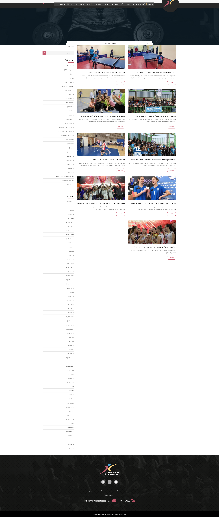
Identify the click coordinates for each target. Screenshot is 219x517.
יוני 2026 (72, 210)
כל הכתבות (71, 119)
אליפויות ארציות (129, 4)
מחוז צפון (72, 168)
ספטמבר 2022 (70, 378)
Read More (172, 83)
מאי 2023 (72, 345)
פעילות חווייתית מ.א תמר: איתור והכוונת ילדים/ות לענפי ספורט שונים (103, 116)
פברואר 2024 (71, 308)
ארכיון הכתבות (70, 90)
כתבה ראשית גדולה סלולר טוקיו (67, 131)
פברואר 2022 (71, 407)
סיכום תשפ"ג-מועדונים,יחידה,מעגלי (65, 176)
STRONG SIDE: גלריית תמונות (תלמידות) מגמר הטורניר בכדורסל (155, 247)
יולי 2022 (72, 386)
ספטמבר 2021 (70, 427)
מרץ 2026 (72, 218)
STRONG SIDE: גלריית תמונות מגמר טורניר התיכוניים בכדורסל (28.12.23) (101, 203)
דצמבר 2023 (71, 317)
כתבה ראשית (71, 123)
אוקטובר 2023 (71, 325)
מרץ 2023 (72, 354)
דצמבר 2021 (71, 415)
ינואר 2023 (71, 362)
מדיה (72, 4)
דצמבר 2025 (71, 230)
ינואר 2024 (71, 313)
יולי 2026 (72, 206)
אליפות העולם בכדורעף (68, 86)
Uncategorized (70, 70)
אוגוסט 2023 (71, 333)
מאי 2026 (72, 214)
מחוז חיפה (71, 156)
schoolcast (71, 66)
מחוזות (106, 4)
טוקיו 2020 (71, 107)
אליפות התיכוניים (141, 4)
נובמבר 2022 (71, 370)
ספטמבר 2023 (70, 329)
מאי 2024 (72, 296)
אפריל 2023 (71, 349)
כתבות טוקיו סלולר (70, 139)
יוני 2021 (72, 440)
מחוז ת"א (72, 172)
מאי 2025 (72, 255)
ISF (68, 4)
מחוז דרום (71, 152)
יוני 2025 (72, 251)
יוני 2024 (72, 292)
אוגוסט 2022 (71, 382)
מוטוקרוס (72, 148)
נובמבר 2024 (71, 280)
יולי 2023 (72, 337)
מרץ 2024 (72, 304)
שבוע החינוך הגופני (69, 189)
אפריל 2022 (71, 399)
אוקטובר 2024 (71, 284)
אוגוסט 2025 (71, 243)
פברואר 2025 (71, 267)
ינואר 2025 (71, 271)
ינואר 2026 (71, 226)
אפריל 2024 (71, 300)
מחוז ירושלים (71, 160)
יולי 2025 (72, 247)
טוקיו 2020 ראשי (70, 111)
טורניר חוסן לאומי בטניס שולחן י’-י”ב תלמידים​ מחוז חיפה (107, 72)
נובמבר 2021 (71, 419)
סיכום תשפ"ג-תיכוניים (69, 181)
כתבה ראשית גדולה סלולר (68, 127)
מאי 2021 (72, 444)
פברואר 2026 (71, 222)
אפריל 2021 (71, 448)
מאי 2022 (72, 395)
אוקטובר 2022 (71, 374)
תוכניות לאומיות (97, 4)
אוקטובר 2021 (71, 423)
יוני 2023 (72, 341)
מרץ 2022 (72, 403)
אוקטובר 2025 (71, 239)
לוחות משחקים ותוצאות (116, 4)
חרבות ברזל (71, 103)
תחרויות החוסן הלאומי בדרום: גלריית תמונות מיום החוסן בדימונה (155, 116)
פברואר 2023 (71, 358)
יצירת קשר (62, 4)
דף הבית (150, 4)
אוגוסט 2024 (71, 288)
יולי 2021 (72, 436)
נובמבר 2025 (71, 234)
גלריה (73, 94)
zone (73, 78)
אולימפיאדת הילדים (69, 82)
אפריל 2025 (71, 259)
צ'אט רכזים (71, 185)
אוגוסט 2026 (71, 202)
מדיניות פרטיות (109, 495)
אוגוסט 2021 (71, 432)
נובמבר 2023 (71, 321)
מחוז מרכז (71, 164)
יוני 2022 (72, 391)
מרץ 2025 (72, 263)
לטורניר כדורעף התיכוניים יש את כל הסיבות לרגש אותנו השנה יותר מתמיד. (152, 203)
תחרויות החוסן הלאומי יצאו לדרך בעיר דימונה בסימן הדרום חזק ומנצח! (153, 160)
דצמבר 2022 (71, 366)
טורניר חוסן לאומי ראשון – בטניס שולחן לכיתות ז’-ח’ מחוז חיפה (156, 72)
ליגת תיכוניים (71, 144)
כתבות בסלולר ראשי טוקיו (68, 135)
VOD (73, 74)
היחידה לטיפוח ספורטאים (83, 4)
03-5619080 (125, 500)
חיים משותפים (71, 98)
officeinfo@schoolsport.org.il (97, 500)
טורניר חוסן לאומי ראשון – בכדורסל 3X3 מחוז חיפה (109, 160)
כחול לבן (72, 115)
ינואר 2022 (71, 411)
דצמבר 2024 (71, 276)
